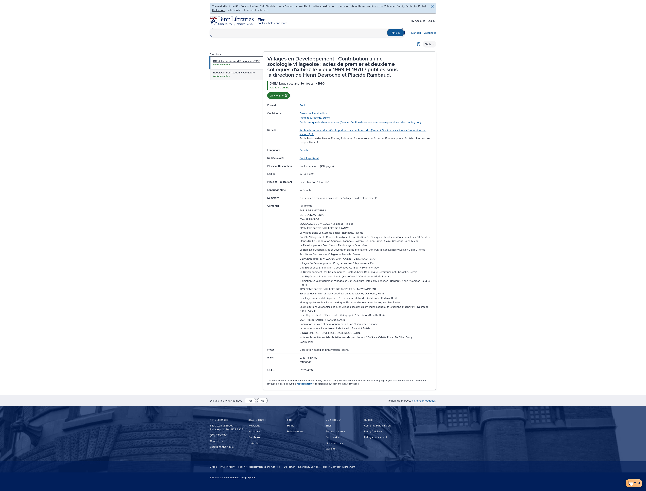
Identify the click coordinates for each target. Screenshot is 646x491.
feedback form (304, 383)
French (304, 150)
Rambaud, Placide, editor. (315, 117)
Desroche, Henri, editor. (313, 113)
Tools (428, 44)
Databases (429, 33)
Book (303, 105)
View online (277, 95)
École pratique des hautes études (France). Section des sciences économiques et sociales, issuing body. (361, 122)
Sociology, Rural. (309, 158)
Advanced (415, 33)
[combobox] (299, 32)
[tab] (236, 62)
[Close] (432, 6)
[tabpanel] (349, 90)
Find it (395, 32)
